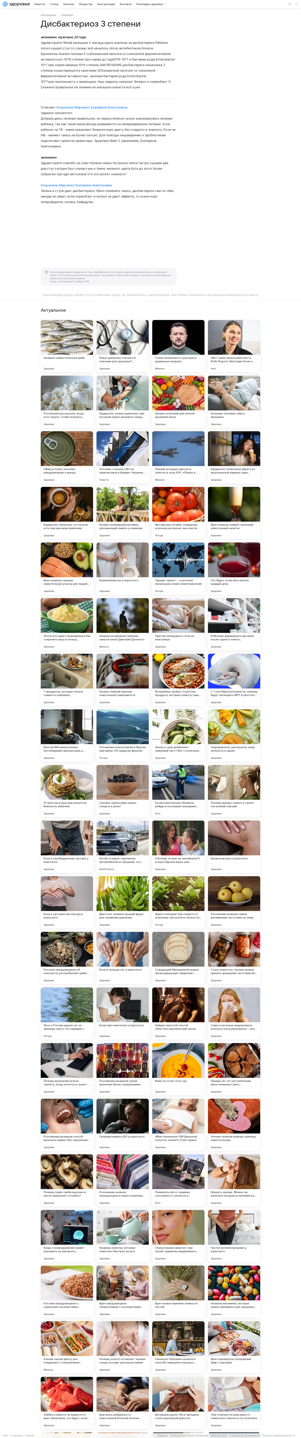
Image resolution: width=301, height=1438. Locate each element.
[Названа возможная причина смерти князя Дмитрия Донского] (123, 624)
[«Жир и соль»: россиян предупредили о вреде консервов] (67, 457)
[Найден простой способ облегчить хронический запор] (178, 1013)
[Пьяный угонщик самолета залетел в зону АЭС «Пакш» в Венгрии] (178, 457)
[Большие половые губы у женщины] (234, 402)
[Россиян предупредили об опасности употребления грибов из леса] (67, 958)
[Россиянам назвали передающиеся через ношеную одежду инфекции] (123, 1180)
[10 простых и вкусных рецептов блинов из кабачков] (67, 791)
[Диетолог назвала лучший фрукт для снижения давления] (123, 902)
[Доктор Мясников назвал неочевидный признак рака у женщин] (67, 735)
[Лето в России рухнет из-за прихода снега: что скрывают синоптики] (67, 1013)
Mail (5, 1435)
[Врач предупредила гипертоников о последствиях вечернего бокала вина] (123, 1292)
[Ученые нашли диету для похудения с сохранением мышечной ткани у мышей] (67, 1347)
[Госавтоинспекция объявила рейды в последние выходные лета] (178, 791)
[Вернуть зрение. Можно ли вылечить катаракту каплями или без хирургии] (234, 1180)
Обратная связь (219, 1435)
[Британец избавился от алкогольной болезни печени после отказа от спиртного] (123, 1403)
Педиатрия (67, 14)
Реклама (29, 1435)
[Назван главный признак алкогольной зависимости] (123, 680)
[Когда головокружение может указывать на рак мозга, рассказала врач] (67, 1236)
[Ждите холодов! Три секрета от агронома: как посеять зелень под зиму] (178, 902)
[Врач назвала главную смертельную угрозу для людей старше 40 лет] (67, 568)
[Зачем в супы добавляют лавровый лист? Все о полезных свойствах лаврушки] (178, 735)
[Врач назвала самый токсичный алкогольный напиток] (234, 513)
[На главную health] (19, 4)
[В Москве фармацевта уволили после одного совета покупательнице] (234, 624)
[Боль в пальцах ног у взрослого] (123, 958)
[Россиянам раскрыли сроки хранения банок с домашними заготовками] (123, 1069)
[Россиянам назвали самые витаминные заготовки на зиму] (234, 902)
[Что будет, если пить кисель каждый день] (234, 568)
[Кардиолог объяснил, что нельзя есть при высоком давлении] (67, 513)
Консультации (48, 14)
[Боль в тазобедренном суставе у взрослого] (67, 847)
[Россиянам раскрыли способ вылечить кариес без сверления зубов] (67, 1125)
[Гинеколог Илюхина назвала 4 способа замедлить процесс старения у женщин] (178, 1347)
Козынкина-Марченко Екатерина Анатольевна (91, 107)
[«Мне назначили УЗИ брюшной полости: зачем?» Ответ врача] (178, 1125)
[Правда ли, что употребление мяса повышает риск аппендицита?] (234, 1069)
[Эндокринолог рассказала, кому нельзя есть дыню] (234, 735)
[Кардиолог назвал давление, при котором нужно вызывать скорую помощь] (123, 402)
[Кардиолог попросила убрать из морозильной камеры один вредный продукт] (234, 457)
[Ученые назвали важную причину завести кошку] (234, 1125)
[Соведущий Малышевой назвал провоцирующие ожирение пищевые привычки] (178, 958)
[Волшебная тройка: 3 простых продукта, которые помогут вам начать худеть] (178, 680)
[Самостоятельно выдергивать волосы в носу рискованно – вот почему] (234, 1013)
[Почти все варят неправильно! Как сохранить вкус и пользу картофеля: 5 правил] (67, 624)
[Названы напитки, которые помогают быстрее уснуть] (123, 1236)
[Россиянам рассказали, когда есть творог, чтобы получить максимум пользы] (67, 402)
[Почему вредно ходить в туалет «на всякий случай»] (234, 791)
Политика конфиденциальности (279, 1435)
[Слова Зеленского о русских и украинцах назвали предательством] (178, 346)
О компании (16, 1435)
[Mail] (5, 4)
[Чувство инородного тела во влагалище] (178, 624)
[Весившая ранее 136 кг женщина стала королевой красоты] (178, 1403)
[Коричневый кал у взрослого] (123, 568)
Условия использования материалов (189, 1435)
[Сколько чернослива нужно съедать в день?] (123, 791)
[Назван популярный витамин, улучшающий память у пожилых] (123, 513)
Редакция (163, 1435)
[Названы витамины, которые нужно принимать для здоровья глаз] (234, 1292)
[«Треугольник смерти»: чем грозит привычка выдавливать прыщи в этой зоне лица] (178, 1236)
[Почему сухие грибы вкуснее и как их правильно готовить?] (67, 1180)
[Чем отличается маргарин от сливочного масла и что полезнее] (234, 1403)
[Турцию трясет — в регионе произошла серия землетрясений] (178, 568)
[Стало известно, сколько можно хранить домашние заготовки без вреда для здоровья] (234, 958)
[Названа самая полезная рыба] (67, 346)
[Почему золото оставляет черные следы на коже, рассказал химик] (123, 1347)
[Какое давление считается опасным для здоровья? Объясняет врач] (123, 346)
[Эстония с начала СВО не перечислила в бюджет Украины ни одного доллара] (123, 457)
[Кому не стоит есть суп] (178, 1069)
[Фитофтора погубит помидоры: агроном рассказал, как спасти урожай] (178, 513)
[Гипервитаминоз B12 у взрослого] (123, 1125)
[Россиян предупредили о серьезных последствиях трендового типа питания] (67, 1292)
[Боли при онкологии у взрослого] (123, 1013)
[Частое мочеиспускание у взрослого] (234, 1236)
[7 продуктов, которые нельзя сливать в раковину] (67, 680)
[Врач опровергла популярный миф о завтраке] (234, 1347)
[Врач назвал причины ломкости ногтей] (178, 1292)
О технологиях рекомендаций (245, 1435)
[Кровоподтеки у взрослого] (234, 847)
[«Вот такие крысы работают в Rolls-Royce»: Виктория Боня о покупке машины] (234, 346)
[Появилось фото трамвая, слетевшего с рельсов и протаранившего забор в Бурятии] (178, 1180)
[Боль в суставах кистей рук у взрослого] (67, 902)
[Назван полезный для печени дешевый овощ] (178, 402)
